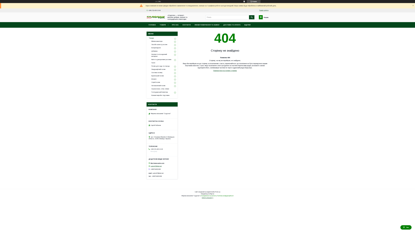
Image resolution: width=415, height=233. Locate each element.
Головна (152, 25)
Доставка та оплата (231, 25)
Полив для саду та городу (160, 66)
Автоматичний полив (158, 85)
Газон (153, 63)
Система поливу (156, 72)
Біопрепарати (156, 48)
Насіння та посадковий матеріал (159, 55)
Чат (407, 227)
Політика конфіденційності (225, 196)
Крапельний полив (157, 76)
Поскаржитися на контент (208, 196)
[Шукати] (251, 17)
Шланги (153, 79)
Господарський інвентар (159, 92)
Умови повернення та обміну (207, 25)
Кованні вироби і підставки (160, 95)
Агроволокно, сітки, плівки (160, 89)
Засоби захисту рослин (159, 44)
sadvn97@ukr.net (156, 166)
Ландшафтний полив (158, 69)
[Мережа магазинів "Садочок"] (156, 18)
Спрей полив (155, 82)
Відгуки (247, 25)
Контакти (187, 25)
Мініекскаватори (156, 41)
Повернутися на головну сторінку (225, 71)
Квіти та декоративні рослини (161, 59)
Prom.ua (217, 192)
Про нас (175, 25)
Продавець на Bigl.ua (207, 194)
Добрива (154, 51)
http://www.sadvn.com (157, 163)
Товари (163, 25)
